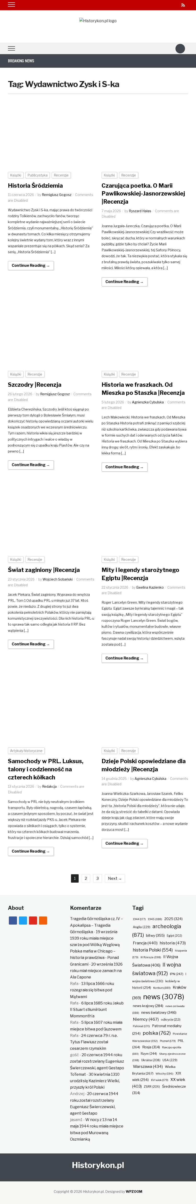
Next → (115, 878)
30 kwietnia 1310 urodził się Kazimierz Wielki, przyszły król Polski (95, 1081)
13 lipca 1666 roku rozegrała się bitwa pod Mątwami (92, 990)
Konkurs (162, 987)
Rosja (151, 1047)
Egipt (174, 935)
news (163, 997)
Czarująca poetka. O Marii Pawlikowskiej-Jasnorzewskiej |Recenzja (143, 193)
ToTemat (78, 1074)
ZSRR (152, 1086)
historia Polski (153, 949)
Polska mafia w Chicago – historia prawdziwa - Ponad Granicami (94, 957)
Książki (15, 175)
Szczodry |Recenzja (34, 384)
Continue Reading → (31, 265)
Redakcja (49, 786)
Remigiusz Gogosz (56, 195)
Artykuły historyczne (26, 751)
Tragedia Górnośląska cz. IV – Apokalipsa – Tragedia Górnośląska (96, 925)
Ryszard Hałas (140, 211)
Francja (145, 943)
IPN (176, 974)
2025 (173, 919)
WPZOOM (134, 1191)
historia (173, 942)
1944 (139, 919)
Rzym (149, 1053)
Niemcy (146, 1019)
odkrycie (170, 1019)
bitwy (155, 935)
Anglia (141, 927)
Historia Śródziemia (35, 185)
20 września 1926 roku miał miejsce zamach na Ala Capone (96, 970)
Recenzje (61, 175)
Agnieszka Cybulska (148, 402)
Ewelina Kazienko (150, 587)
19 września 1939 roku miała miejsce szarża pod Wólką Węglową (95, 938)
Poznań (168, 1041)
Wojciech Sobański (58, 579)
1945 (155, 919)
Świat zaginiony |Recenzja (44, 569)
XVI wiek (159, 1080)
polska (157, 1033)
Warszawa (148, 1066)
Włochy (164, 1073)
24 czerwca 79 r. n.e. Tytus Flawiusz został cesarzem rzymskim (94, 1042)
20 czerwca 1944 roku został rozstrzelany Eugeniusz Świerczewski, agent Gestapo (97, 1061)
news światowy (158, 1012)
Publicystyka (37, 175)
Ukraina (150, 1060)
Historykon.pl (98, 1165)
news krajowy (148, 1006)
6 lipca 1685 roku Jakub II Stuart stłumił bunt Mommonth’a (97, 1009)
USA (170, 1060)
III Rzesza (151, 957)
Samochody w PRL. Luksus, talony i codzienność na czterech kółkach (45, 769)
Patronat (141, 1026)
